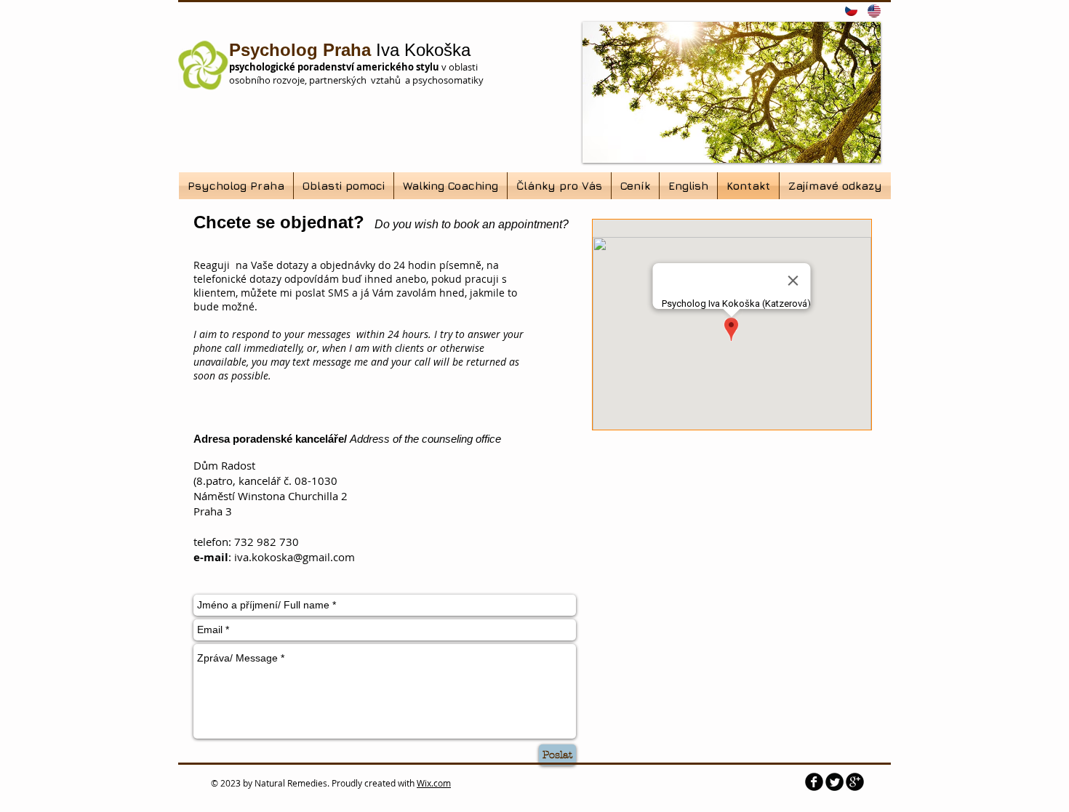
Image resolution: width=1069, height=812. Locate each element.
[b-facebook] (814, 782)
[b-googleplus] (855, 782)
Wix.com (434, 783)
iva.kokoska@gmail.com (294, 557)
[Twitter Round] (834, 782)
